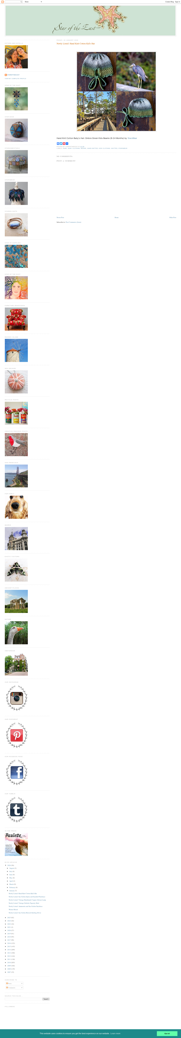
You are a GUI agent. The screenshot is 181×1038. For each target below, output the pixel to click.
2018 (9, 937)
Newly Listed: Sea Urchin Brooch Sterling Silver (25, 913)
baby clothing (74, 148)
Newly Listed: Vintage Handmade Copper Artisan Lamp (27, 900)
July (11, 871)
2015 (9, 946)
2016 (9, 943)
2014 (9, 949)
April (11, 881)
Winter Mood (13, 909)
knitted (114, 148)
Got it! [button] (167, 1034)
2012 (9, 956)
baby (65, 148)
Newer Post (60, 217)
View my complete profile (15, 78)
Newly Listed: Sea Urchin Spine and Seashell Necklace (27, 897)
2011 (9, 959)
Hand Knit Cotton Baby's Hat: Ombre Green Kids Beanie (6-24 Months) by (97, 138)
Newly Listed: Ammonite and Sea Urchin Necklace (25, 906)
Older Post (172, 217)
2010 (9, 962)
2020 (9, 930)
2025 (9, 917)
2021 (9, 927)
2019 (9, 933)
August (12, 868)
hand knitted (92, 148)
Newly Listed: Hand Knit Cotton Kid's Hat (76, 43)
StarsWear (132, 138)
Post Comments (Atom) (73, 222)
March (11, 884)
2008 (9, 969)
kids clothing (104, 148)
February (12, 887)
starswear (122, 148)
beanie (83, 148)
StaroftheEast (13, 75)
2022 (9, 924)
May (11, 878)
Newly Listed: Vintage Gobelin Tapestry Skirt (24, 903)
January (12, 890)
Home (117, 217)
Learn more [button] (115, 1033)
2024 (9, 921)
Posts (10, 983)
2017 (9, 940)
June (11, 874)
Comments (11, 988)
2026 (9, 865)
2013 (9, 953)
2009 (9, 966)
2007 (9, 972)
